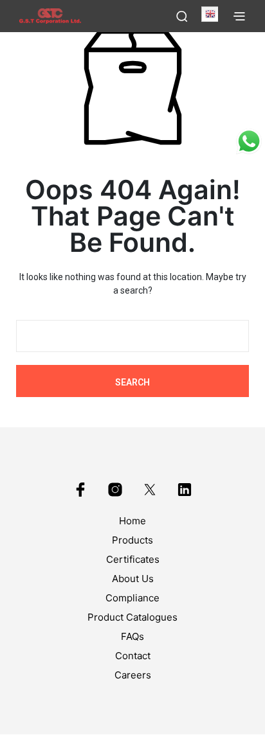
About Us (133, 578)
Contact (133, 656)
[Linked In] (184, 489)
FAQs (132, 636)
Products (132, 540)
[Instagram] (115, 489)
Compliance (132, 598)
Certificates (133, 559)
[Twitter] (150, 489)
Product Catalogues (132, 617)
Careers (132, 675)
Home (132, 521)
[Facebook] (80, 489)
